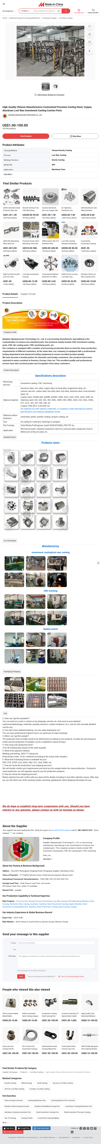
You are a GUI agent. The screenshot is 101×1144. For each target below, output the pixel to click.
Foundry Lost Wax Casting (39, 1089)
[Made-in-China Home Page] (50, 4)
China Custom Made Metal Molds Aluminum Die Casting (10, 1016)
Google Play (24, 1128)
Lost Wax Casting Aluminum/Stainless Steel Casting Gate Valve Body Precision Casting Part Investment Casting (69, 242)
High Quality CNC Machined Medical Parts (88, 1016)
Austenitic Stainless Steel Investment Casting (49, 904)
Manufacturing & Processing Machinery (25, 18)
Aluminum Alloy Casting (19, 904)
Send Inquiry (26, 136)
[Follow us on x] (84, 1128)
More (4, 1122)
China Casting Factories (13, 1100)
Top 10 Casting (10, 1118)
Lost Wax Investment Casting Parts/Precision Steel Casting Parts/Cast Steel (31, 275)
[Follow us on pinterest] (95, 1128)
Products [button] (24, 11)
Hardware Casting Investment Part (17, 1112)
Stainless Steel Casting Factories (16, 1106)
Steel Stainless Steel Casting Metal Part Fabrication (49, 1049)
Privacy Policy (88, 1137)
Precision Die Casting (25, 901)
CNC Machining (74, 901)
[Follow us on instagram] (88, 1128)
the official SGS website (61, 830)
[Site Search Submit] (66, 10)
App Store (9, 1128)
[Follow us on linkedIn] (72, 1132)
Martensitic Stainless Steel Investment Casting (38, 906)
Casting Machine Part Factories (63, 1100)
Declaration (76, 1137)
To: (15, 949)
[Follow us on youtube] (91, 1128)
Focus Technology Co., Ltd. (33, 1137)
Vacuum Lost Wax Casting (63, 1083)
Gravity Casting (10, 1083)
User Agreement (64, 1137)
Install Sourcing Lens (14, 1132)
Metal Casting (26, 1083)
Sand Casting (64, 906)
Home (4, 18)
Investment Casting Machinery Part (78, 1106)
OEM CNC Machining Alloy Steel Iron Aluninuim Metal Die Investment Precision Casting (11, 242)
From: (14, 943)
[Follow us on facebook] (81, 1128)
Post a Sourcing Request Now (71, 976)
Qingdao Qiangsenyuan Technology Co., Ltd (25, 115)
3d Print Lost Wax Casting (14, 1089)
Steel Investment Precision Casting (77, 1112)
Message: (12, 956)
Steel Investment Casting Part (47, 1112)
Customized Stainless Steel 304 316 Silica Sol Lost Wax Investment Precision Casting (50, 275)
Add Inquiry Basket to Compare (50, 94)
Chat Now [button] (76, 136)
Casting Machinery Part (37, 1100)
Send (21, 976)
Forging (73, 906)
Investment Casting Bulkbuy (48, 1118)
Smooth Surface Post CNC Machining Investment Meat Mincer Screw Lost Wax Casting (31, 209)
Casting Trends (27, 1118)
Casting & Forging (49, 18)
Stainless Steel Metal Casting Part (47, 1106)
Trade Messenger (41, 1128)
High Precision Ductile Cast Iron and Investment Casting (11, 275)
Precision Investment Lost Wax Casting (51, 901)
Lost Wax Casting (65, 18)
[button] (3, 3)
